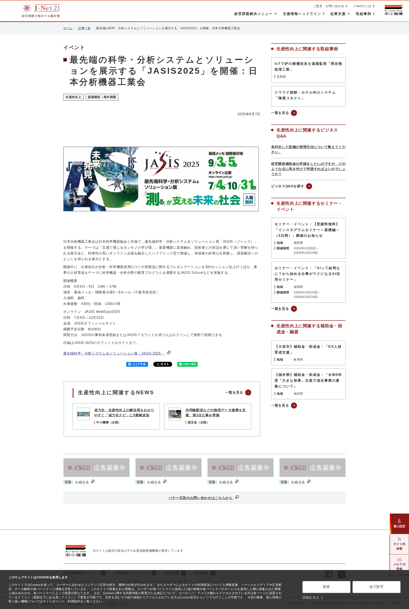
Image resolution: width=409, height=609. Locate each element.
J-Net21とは (362, 6)
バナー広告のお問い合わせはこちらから (201, 498)
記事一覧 (84, 28)
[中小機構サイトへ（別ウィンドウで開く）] (394, 10)
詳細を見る (310, 597)
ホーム (68, 28)
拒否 (326, 587)
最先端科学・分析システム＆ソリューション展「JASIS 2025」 (114, 353)
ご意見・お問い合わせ (328, 6)
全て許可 (376, 587)
